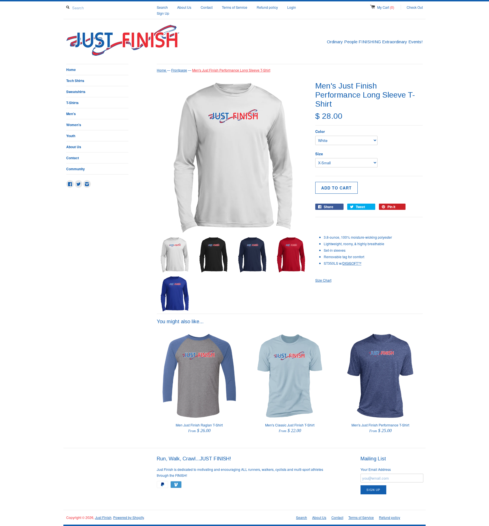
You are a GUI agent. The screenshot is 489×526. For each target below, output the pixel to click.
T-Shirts (72, 102)
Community (75, 168)
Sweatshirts (75, 91)
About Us (184, 7)
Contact (207, 7)
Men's (71, 113)
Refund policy (267, 7)
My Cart (385, 7)
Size (319, 153)
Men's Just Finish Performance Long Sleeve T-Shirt (231, 70)
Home (71, 69)
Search (162, 7)
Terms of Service (234, 7)
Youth (70, 135)
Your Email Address (376, 469)
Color (320, 131)
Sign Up (163, 13)
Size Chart (323, 280)
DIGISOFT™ (351, 263)
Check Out (415, 7)
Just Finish (103, 517)
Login (291, 7)
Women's (73, 124)
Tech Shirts (75, 80)
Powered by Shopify (128, 517)
